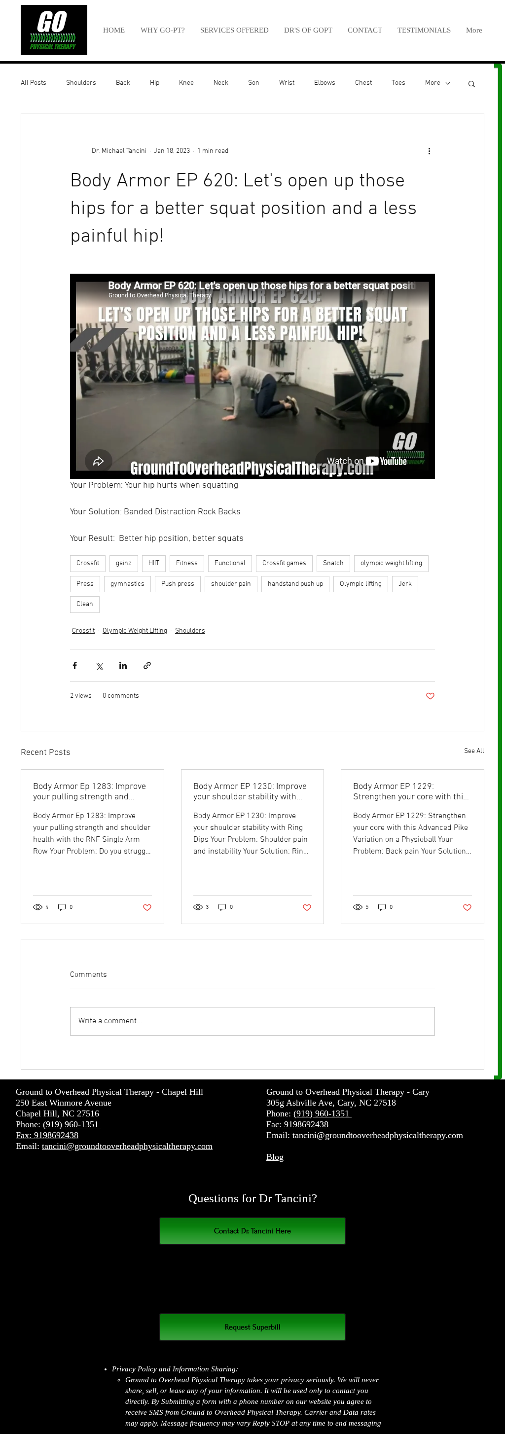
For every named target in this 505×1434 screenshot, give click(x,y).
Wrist (286, 83)
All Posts (33, 83)
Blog (275, 1157)
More (432, 83)
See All (474, 751)
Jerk (405, 584)
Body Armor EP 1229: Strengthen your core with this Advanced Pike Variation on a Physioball (410, 792)
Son (253, 83)
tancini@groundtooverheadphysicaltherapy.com (127, 1146)
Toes (398, 83)
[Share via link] (147, 665)
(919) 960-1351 (72, 1124)
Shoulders (81, 83)
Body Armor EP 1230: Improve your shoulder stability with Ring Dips (250, 792)
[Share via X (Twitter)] (99, 665)
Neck (221, 83)
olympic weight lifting (391, 563)
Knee (186, 83)
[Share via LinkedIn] (123, 665)
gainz (124, 563)
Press (85, 584)
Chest (363, 83)
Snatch (333, 563)
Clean (84, 604)
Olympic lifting (361, 584)
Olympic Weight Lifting (135, 631)
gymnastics (127, 584)
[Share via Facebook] (74, 665)
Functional (230, 563)
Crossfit (87, 563)
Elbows (324, 83)
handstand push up (295, 584)
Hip (154, 83)
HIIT (153, 563)
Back (123, 83)
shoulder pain (231, 584)
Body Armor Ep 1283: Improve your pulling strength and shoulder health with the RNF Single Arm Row (89, 792)
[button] (234, 30)
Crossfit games (284, 563)
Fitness (187, 563)
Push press (177, 584)
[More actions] (429, 151)
